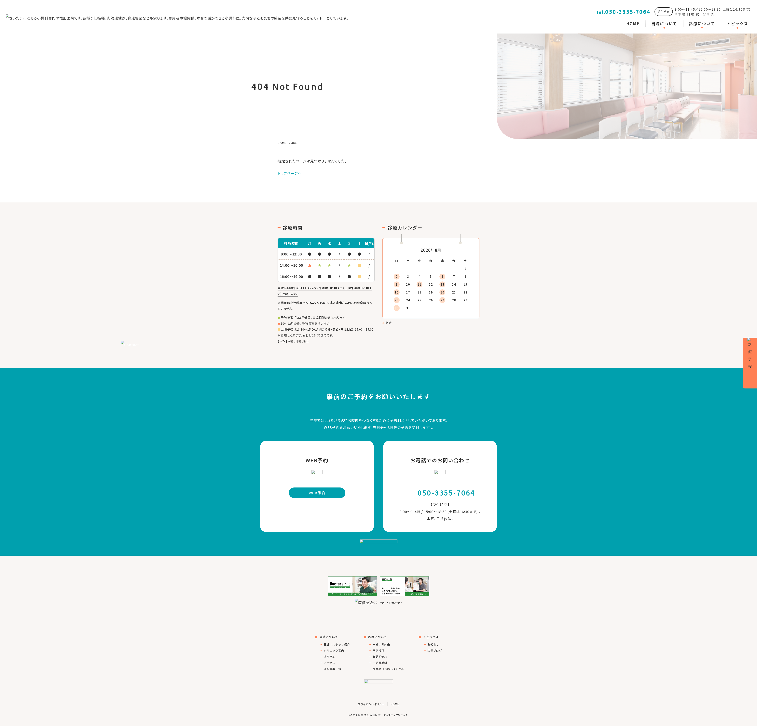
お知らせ (433, 644)
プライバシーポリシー (371, 704)
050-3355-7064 (624, 11)
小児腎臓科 (380, 663)
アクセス (329, 663)
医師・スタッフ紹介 (337, 644)
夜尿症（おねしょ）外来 (389, 669)
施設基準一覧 (332, 669)
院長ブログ (434, 650)
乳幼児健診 (380, 657)
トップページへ (290, 173)
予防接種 (378, 650)
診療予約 (330, 657)
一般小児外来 (381, 644)
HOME (633, 23)
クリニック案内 (334, 650)
